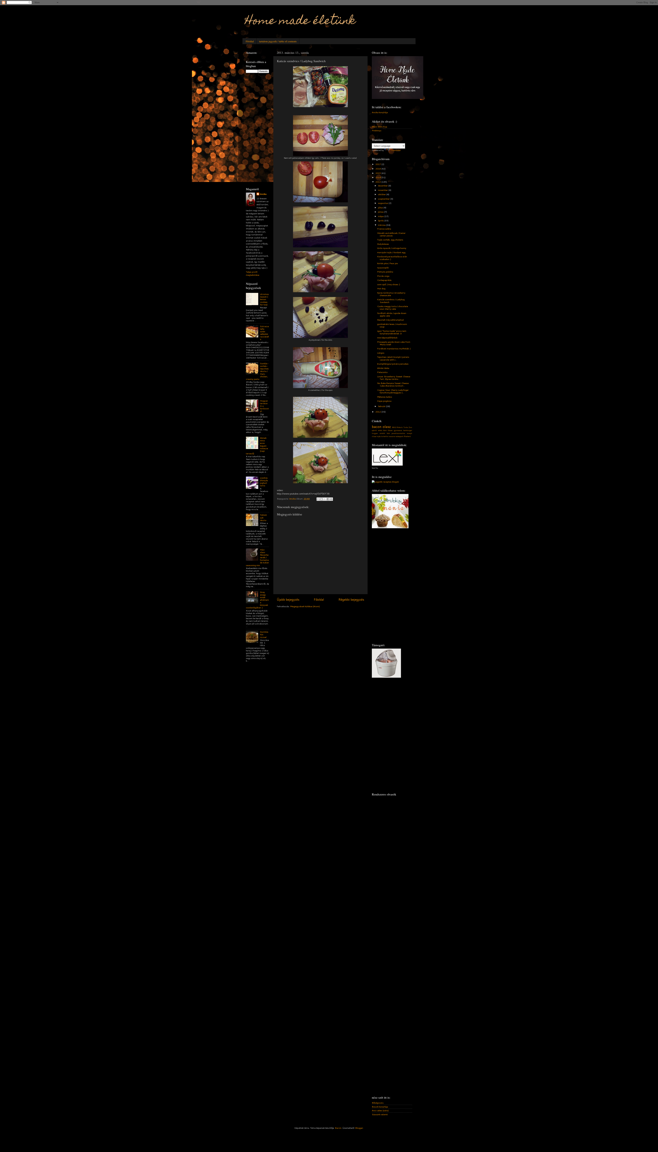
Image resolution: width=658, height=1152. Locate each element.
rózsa (374, 436)
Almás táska (383, 368)
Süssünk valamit (380, 1114)
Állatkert (407, 436)
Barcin (338, 1127)
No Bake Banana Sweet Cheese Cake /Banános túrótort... (393, 384)
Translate (395, 150)
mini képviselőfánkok (387, 337)
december (383, 185)
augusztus (383, 203)
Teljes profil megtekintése (252, 273)
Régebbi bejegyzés (351, 599)
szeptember (384, 198)
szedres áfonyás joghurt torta (264, 481)
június (381, 211)
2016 (378, 168)
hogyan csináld (378, 433)
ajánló (374, 430)
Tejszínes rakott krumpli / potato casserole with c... (393, 358)
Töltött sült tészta (263, 517)
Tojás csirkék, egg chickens (390, 239)
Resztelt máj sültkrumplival (390, 319)
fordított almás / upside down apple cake (391, 314)
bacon (376, 426)
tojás (379, 436)
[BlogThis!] (321, 499)
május (381, 216)
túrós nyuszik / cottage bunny (391, 248)
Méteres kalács (384, 396)
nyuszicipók (383, 267)
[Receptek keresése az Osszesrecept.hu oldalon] (385, 481)
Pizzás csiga (383, 275)
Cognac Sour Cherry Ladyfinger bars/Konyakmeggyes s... (393, 391)
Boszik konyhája (380, 1106)
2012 (378, 411)
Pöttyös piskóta (385, 271)
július (380, 207)
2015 (378, 173)
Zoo (410, 427)
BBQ (394, 427)
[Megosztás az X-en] (324, 499)
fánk (385, 430)
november (383, 190)
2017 (378, 164)
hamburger (407, 430)
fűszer (390, 430)
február (382, 406)
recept (409, 433)
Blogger (359, 1127)
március (382, 224)
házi (388, 433)
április (381, 220)
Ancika (263, 194)
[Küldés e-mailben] (318, 499)
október (382, 194)
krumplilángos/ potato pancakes (393, 363)
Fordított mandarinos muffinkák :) (394, 348)
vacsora (392, 436)
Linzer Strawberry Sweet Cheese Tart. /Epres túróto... (393, 378)
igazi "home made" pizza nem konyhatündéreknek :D (391, 332)
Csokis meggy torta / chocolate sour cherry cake (392, 307)
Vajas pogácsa (384, 400)
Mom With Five (379, 126)
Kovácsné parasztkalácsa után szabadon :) (392, 258)
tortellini (384, 436)
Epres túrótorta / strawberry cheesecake (391, 294)
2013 (378, 181)
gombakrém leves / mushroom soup (392, 325)
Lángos (380, 352)
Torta (405, 427)
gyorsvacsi (398, 430)
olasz (387, 426)
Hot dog (381, 288)
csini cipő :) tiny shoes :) (388, 284)
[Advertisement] (259, 129)
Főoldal (250, 41)
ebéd (380, 430)
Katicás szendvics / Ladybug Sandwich (391, 300)
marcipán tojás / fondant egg (391, 252)
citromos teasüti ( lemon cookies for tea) (264, 299)
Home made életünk (300, 22)
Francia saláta (384, 228)
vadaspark (399, 436)
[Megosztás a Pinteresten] (331, 499)
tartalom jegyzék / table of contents (278, 41)
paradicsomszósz (398, 433)
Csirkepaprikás (384, 280)
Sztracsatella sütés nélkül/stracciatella (264, 333)
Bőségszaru (377, 1102)
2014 (378, 177)
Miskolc (400, 427)
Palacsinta (382, 372)
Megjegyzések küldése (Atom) (305, 606)
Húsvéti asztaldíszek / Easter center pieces (391, 234)
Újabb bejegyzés (288, 599)
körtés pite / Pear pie (387, 263)
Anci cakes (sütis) (380, 1110)
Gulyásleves (383, 243)
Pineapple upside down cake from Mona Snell (393, 343)
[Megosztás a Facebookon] (328, 499)
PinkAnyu (376, 130)
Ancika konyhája (380, 112)
